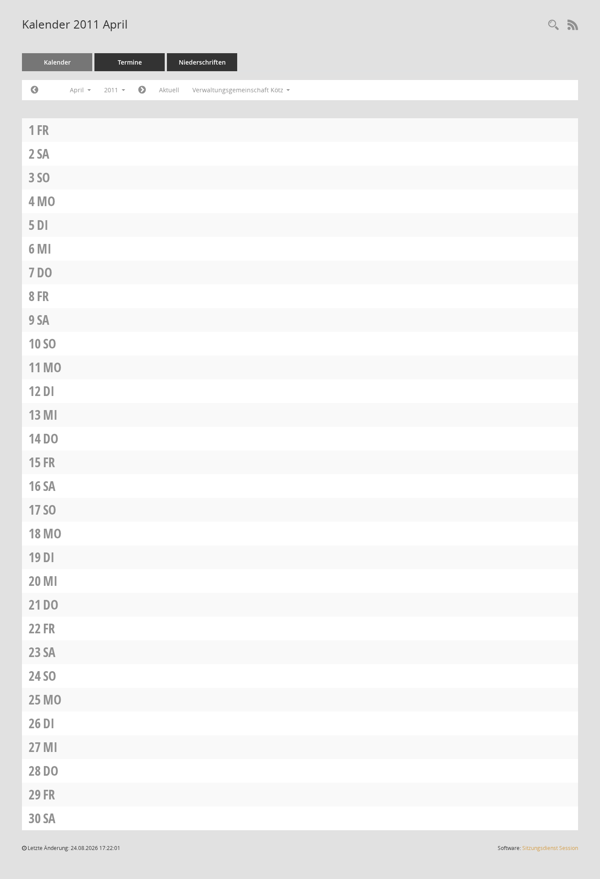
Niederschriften (202, 62)
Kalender (57, 62)
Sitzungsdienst (550, 848)
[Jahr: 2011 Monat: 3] (34, 90)
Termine (130, 62)
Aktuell (169, 90)
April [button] (78, 90)
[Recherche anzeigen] (553, 25)
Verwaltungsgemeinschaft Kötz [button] (238, 90)
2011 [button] (112, 90)
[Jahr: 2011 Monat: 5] (142, 90)
